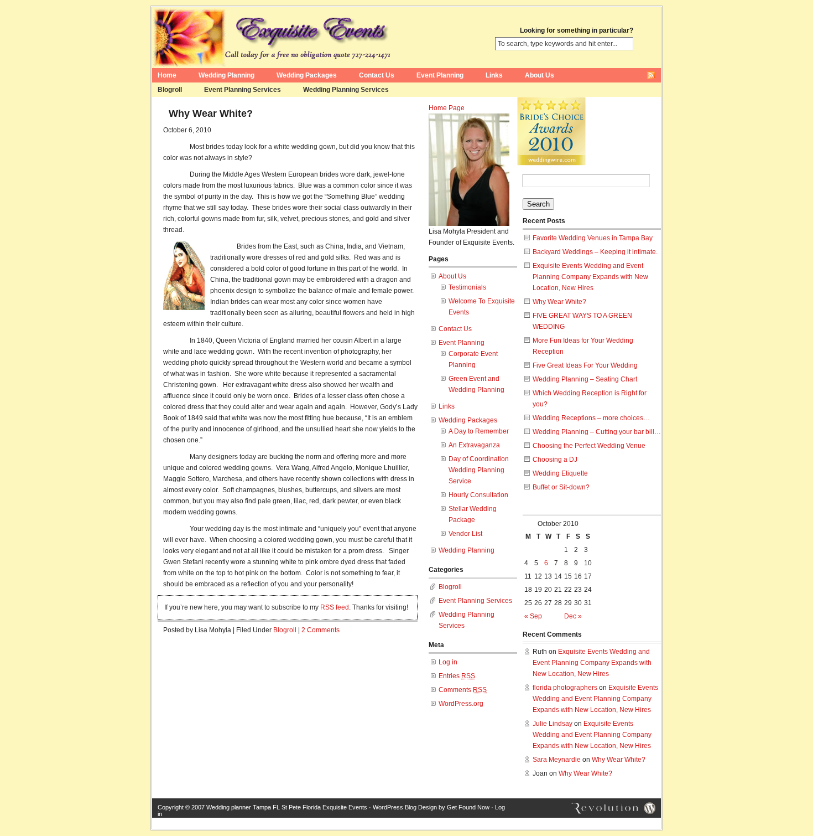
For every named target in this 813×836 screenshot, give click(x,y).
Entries (457, 676)
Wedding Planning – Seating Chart (585, 379)
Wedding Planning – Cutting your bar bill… (597, 432)
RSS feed (334, 607)
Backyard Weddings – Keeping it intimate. (595, 252)
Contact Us (376, 75)
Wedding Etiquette (560, 473)
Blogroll (170, 90)
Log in (448, 662)
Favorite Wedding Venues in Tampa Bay (593, 238)
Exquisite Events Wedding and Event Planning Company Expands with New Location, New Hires (590, 277)
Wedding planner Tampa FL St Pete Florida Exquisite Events (286, 807)
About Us (539, 75)
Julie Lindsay (552, 723)
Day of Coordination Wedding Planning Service (479, 470)
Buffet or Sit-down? (561, 487)
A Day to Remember (479, 431)
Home (167, 75)
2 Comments (320, 630)
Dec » (573, 616)
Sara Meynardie (557, 759)
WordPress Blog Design (405, 807)
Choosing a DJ (555, 459)
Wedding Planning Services (346, 90)
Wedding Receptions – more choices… (591, 418)
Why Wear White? (211, 113)
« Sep (533, 616)
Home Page (447, 108)
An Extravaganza (474, 445)
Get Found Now (468, 807)
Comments (463, 690)
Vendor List (465, 534)
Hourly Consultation (478, 495)
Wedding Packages (307, 75)
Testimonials (467, 287)
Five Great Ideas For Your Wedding (585, 365)
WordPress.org (461, 704)
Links (494, 75)
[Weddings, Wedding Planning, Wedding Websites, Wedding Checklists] (551, 160)
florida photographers (565, 687)
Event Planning (439, 75)
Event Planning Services (242, 90)
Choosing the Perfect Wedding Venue (589, 446)
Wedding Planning (226, 75)
